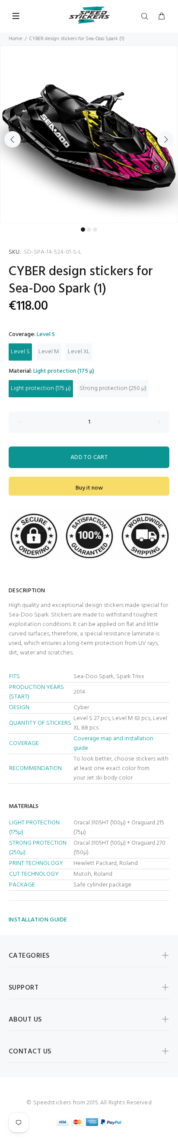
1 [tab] (83, 229)
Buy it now (89, 488)
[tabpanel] (89, 134)
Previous (12, 139)
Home (15, 39)
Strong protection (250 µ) (112, 388)
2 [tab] (89, 229)
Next (165, 139)
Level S (20, 352)
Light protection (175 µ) (41, 388)
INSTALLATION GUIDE (38, 920)
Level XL (79, 352)
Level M (48, 352)
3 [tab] (95, 229)
